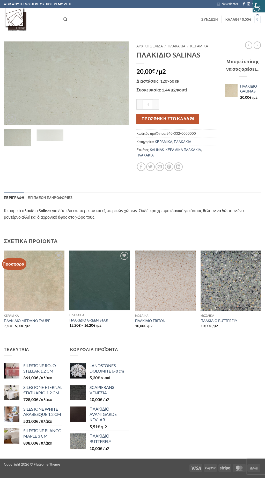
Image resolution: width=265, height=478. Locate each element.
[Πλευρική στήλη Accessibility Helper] (259, 6)
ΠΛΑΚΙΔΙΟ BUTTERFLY (219, 320)
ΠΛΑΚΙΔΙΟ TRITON (150, 320)
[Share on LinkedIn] (178, 166)
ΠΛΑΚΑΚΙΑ (176, 46)
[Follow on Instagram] (248, 4)
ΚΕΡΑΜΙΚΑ (199, 46)
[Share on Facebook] (141, 166)
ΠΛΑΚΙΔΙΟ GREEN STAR (88, 320)
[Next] (119, 83)
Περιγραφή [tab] (14, 198)
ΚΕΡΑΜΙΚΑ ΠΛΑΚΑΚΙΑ (183, 150)
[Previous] (13, 83)
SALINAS (157, 150)
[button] (227, 4)
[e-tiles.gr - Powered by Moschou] (30, 19)
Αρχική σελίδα (149, 46)
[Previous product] (257, 45)
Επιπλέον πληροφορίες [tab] (50, 198)
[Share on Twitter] (150, 166)
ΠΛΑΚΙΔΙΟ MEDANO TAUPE (27, 320)
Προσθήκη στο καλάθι (168, 118)
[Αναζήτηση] (65, 19)
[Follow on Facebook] (243, 4)
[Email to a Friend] (160, 166)
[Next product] (248, 45)
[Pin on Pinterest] (169, 166)
